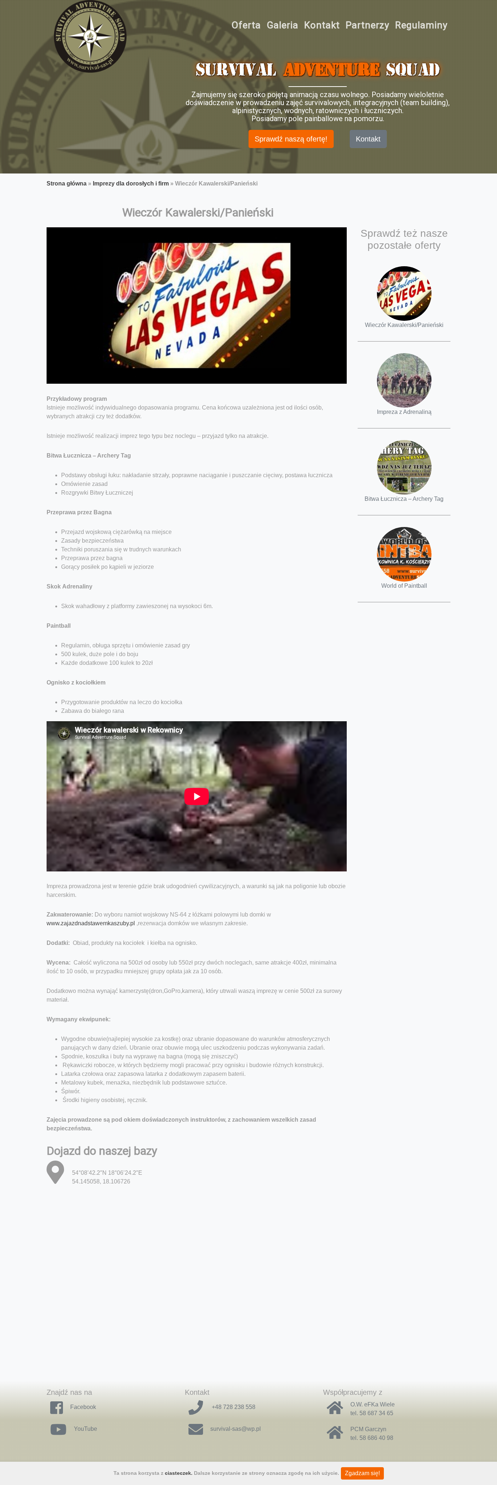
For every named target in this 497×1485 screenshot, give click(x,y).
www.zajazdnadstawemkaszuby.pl (91, 923)
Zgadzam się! (362, 1473)
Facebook (83, 1407)
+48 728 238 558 (232, 1407)
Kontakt (322, 25)
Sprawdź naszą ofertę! (291, 139)
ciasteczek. (178, 1473)
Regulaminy (421, 25)
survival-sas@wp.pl (235, 1429)
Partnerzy (367, 25)
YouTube (85, 1429)
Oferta (246, 25)
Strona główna (67, 183)
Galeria (282, 25)
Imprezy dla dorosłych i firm (131, 183)
